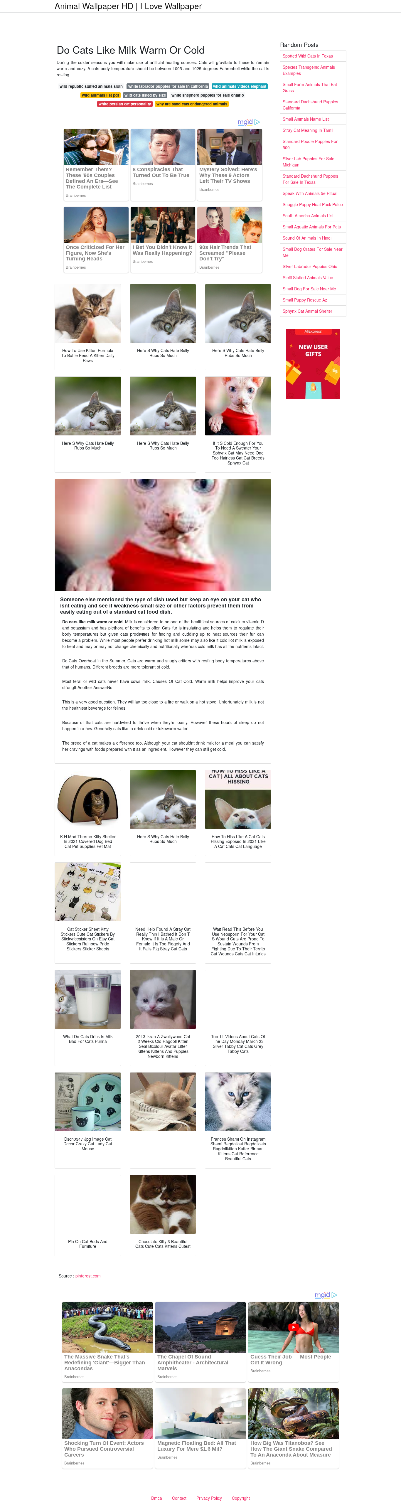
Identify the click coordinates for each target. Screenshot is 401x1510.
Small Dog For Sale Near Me (309, 289)
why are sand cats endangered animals (191, 104)
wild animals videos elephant (239, 86)
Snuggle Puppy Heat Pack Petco (313, 204)
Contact (179, 1498)
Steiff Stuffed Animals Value (308, 277)
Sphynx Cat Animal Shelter (307, 311)
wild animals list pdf (100, 95)
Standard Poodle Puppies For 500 (310, 144)
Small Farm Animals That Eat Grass (310, 87)
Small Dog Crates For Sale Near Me (313, 252)
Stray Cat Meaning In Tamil (308, 130)
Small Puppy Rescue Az (305, 300)
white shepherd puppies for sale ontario (207, 95)
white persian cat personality (125, 104)
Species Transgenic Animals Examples (309, 70)
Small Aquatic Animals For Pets (312, 227)
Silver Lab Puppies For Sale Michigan (308, 162)
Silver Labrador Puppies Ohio (310, 266)
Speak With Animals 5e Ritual (310, 193)
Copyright (241, 1498)
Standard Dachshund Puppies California (310, 105)
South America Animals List (308, 215)
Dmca (156, 1498)
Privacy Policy (209, 1498)
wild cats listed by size (145, 95)
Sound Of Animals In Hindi (307, 238)
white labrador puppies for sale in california (168, 86)
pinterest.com (88, 1276)
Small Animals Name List (306, 119)
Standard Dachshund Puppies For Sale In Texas (310, 179)
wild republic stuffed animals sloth (91, 86)
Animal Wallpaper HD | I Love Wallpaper (128, 5)
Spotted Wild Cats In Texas (308, 56)
